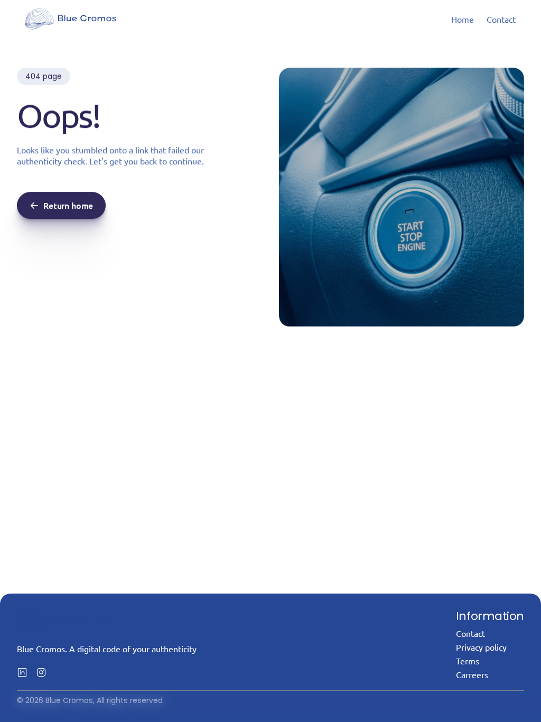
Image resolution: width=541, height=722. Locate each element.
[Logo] (70, 19)
